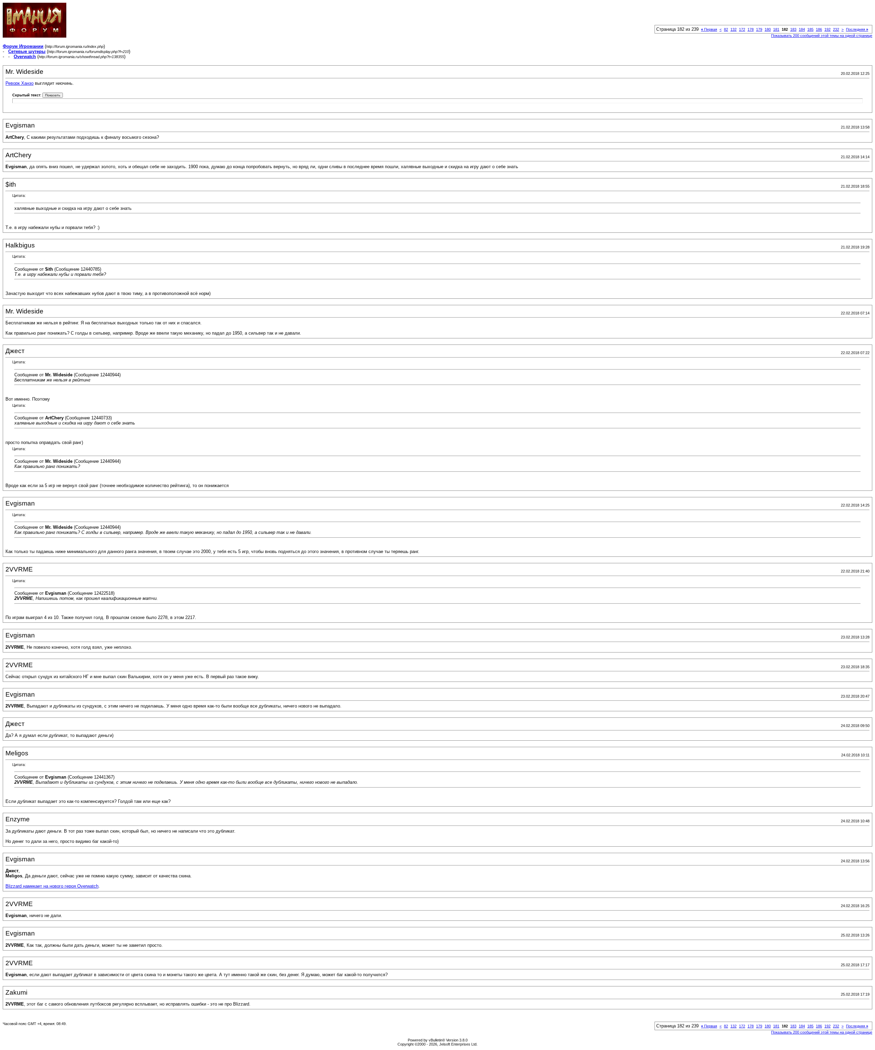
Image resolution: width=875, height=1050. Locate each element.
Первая (709, 29)
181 (776, 29)
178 (751, 29)
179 (759, 29)
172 (742, 29)
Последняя (857, 29)
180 (768, 29)
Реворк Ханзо (19, 83)
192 (827, 29)
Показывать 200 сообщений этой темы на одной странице (821, 35)
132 (733, 29)
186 (819, 29)
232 (836, 29)
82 (726, 29)
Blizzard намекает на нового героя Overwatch (51, 886)
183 (793, 29)
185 (810, 29)
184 (802, 29)
